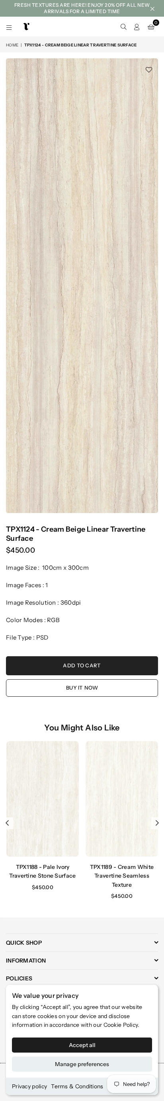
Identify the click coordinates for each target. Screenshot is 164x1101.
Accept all (82, 1045)
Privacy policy (29, 1086)
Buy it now (82, 687)
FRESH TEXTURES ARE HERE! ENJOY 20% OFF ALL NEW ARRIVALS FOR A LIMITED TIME (82, 8)
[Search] (123, 27)
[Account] (137, 27)
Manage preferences (82, 1064)
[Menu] (9, 27)
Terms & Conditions (77, 1086)
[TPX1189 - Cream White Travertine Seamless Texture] (122, 799)
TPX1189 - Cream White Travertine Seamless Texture (122, 875)
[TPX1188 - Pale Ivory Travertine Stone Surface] (42, 799)
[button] (151, 27)
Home (12, 45)
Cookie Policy (120, 1024)
